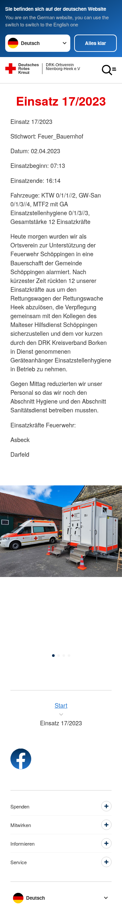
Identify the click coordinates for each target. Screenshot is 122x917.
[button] (53, 655)
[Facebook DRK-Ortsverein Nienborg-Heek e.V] (20, 758)
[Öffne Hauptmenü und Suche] (109, 70)
